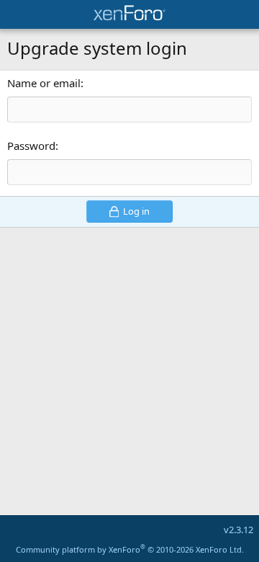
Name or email (44, 83)
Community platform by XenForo (130, 549)
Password (31, 145)
